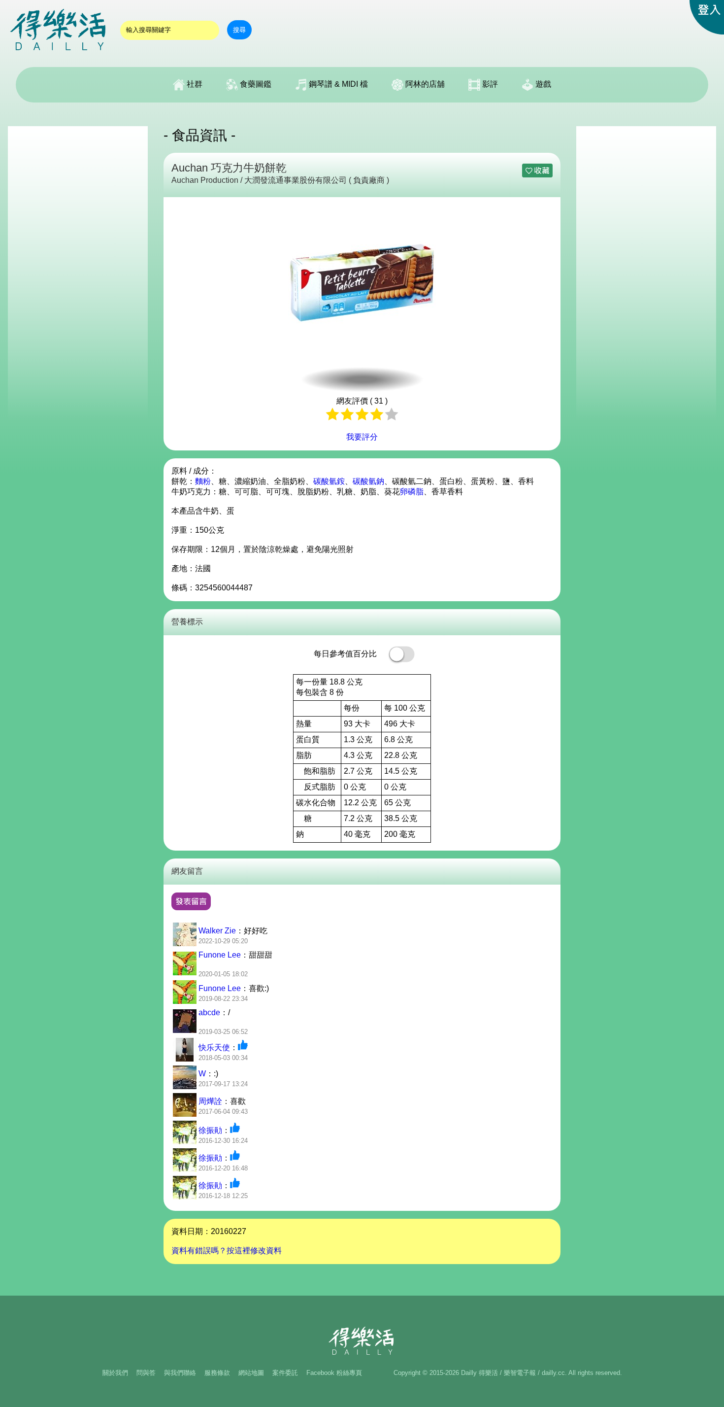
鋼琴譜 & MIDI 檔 (337, 84)
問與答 (146, 1372)
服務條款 (217, 1372)
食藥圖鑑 (254, 84)
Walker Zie (217, 931)
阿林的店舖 (424, 84)
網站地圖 (251, 1372)
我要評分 (362, 437)
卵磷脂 (412, 491)
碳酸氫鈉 (368, 481)
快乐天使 (214, 1047)
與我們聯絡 (180, 1372)
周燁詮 (210, 1101)
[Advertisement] (78, 274)
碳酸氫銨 (329, 481)
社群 (193, 84)
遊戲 (542, 84)
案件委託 (285, 1372)
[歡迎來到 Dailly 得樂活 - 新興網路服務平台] (59, 54)
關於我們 (115, 1372)
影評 (489, 84)
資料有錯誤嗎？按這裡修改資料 (226, 1250)
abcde (209, 1012)
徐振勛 (210, 1130)
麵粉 (203, 481)
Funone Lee (219, 955)
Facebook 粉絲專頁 (334, 1372)
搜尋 (239, 30)
